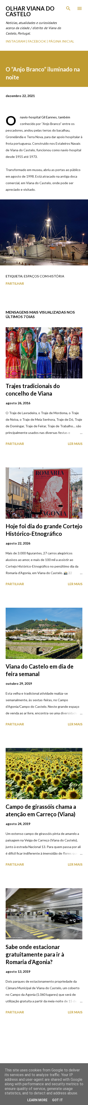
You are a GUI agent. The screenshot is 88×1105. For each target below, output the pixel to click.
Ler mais (75, 444)
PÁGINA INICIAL (61, 41)
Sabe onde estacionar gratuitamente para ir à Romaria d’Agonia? (35, 954)
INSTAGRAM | (17, 41)
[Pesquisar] (68, 8)
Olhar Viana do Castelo (30, 11)
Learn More (37, 1100)
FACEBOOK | (38, 41)
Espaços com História (44, 276)
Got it (57, 1100)
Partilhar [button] (15, 283)
